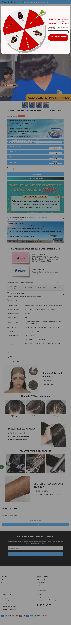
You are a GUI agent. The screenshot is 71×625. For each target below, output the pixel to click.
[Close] (68, 8)
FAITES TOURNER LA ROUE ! (58, 37)
